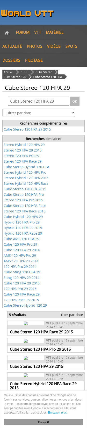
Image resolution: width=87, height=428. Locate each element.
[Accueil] (7, 32)
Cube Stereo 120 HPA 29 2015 (27, 129)
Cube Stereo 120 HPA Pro (24, 194)
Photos (34, 46)
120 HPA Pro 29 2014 (20, 266)
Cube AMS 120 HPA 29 (21, 239)
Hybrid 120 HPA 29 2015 (23, 227)
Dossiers (11, 60)
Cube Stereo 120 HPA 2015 (25, 189)
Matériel (54, 32)
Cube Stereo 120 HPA (47, 77)
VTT (37, 32)
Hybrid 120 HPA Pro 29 (22, 222)
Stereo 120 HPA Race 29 (23, 161)
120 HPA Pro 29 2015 (20, 288)
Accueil (8, 72)
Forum (22, 32)
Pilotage (34, 60)
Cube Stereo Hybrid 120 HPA (26, 167)
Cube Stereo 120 (15, 77)
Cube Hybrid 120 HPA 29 (23, 216)
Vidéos (54, 46)
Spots (71, 46)
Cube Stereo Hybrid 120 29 (25, 305)
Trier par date (72, 314)
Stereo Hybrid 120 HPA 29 (24, 144)
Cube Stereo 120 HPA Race (25, 205)
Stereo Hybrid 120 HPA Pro (25, 172)
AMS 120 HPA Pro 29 (20, 255)
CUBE (24, 72)
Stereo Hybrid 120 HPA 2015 (26, 178)
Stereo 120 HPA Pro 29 (21, 155)
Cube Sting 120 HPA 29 (22, 272)
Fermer (42, 422)
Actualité (12, 46)
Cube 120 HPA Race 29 (22, 294)
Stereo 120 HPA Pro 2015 (23, 200)
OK (74, 101)
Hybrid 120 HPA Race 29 (23, 233)
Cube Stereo (44, 72)
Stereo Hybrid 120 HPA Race (26, 183)
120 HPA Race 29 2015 (21, 299)
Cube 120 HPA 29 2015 (22, 283)
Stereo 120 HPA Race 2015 (24, 211)
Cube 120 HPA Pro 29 (20, 244)
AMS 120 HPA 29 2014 (21, 261)
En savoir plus (57, 412)
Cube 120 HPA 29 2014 (22, 250)
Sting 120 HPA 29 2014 (21, 277)
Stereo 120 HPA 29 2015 (23, 150)
